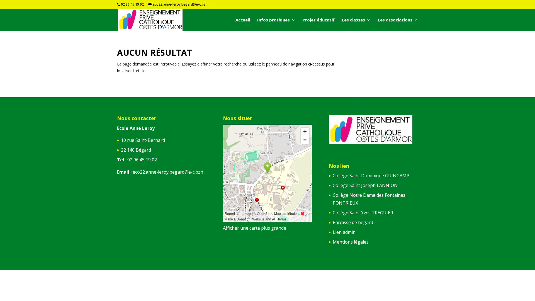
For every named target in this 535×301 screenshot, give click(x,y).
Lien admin (344, 232)
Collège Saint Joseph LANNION (365, 185)
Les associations (395, 20)
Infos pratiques (273, 20)
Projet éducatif (319, 20)
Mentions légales (351, 242)
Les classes (353, 20)
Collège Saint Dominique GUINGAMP (371, 176)
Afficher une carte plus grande (254, 228)
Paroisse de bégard (353, 222)
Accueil (242, 20)
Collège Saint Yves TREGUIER (363, 213)
